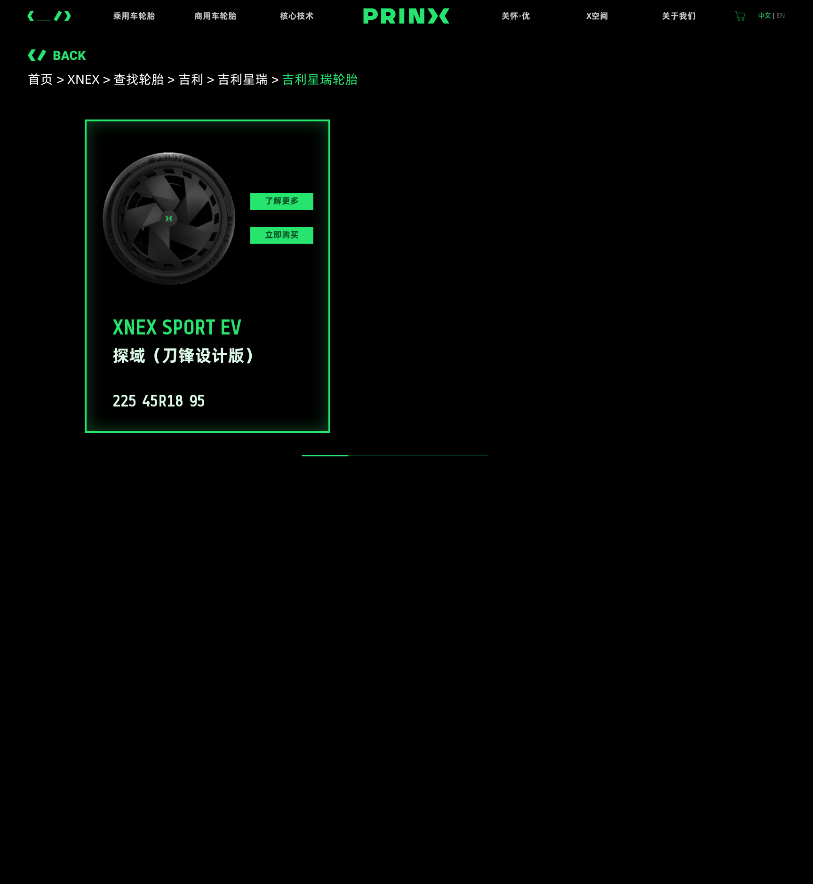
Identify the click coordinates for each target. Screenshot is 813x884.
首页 (40, 79)
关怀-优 (516, 16)
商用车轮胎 (215, 16)
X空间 (597, 16)
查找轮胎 (138, 79)
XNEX (83, 79)
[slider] (325, 455)
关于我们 (679, 16)
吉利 (191, 79)
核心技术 (297, 16)
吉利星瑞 (242, 79)
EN (780, 15)
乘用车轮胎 (134, 16)
